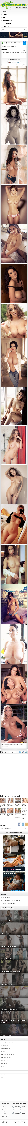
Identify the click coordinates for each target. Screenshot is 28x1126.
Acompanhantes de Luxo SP (7, 1054)
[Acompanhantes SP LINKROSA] (14, 863)
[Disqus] (14, 774)
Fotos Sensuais (4, 1060)
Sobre (3, 1123)
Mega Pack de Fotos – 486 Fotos (12, 43)
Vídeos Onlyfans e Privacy (7, 1078)
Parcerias (17, 1123)
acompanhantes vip (5, 1048)
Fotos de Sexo (4, 1072)
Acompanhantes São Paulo (7, 1042)
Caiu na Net (5, 26)
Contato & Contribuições (15, 832)
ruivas (6, 746)
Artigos (4, 12)
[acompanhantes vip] (14, 35)
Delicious (23, 752)
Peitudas (3, 746)
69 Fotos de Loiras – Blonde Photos (10, 805)
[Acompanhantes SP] (14, 844)
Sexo (2, 1066)
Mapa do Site (23, 1123)
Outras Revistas (7, 20)
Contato (7, 1123)
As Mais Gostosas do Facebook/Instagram (10, 900)
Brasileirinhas (4, 1063)
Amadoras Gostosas (7, 46)
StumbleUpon (25, 752)
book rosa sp (4, 1051)
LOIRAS (15, 744)
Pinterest (17, 1110)
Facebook (17, 1106)
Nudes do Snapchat (5, 897)
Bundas (5, 744)
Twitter (20, 752)
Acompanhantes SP (5, 1045)
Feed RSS (17, 1113)
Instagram (24, 1110)
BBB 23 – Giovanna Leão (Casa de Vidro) (17, 816)
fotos (8, 744)
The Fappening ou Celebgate (8, 903)
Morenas (18, 744)
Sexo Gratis (3, 1075)
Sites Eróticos (6, 23)
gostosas (11, 744)
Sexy (3, 18)
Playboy (4, 15)
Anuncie (12, 1123)
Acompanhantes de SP (6, 1057)
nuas (22, 744)
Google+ (23, 1113)
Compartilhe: (6, 752)
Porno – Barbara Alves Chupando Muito (3, 805)
